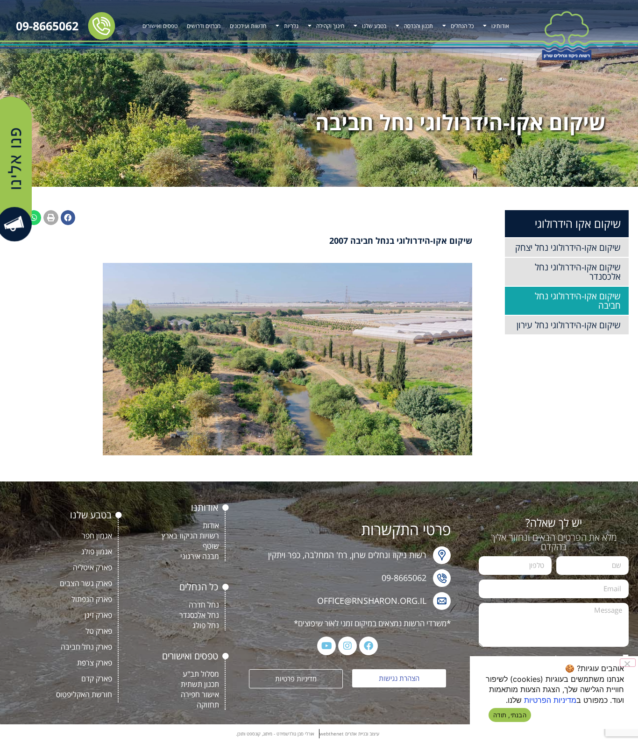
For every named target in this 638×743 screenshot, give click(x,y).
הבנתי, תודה (509, 715)
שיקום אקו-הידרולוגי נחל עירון (569, 325)
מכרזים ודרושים (203, 26)
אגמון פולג (96, 551)
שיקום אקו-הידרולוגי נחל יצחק (568, 247)
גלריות (291, 26)
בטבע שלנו (374, 26)
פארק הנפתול (91, 599)
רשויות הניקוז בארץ (190, 536)
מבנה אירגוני (199, 556)
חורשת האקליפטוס (84, 694)
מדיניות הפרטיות (550, 700)
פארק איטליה (92, 567)
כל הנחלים (462, 26)
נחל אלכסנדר (199, 615)
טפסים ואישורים (159, 26)
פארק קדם (96, 678)
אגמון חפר (97, 536)
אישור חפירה (200, 694)
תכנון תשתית (200, 684)
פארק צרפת (94, 663)
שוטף (211, 546)
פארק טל (98, 631)
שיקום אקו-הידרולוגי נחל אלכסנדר (578, 272)
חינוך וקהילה (330, 26)
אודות (211, 525)
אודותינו (500, 26)
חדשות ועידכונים (248, 26)
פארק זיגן (98, 615)
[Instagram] (347, 646)
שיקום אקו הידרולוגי (578, 223)
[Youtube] (326, 646)
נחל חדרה (204, 605)
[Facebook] (368, 646)
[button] (68, 217)
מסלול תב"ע (201, 674)
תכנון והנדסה (418, 26)
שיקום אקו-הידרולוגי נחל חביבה (578, 300)
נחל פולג (205, 625)
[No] (628, 662)
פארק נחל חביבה (86, 647)
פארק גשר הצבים (86, 583)
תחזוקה (208, 705)
